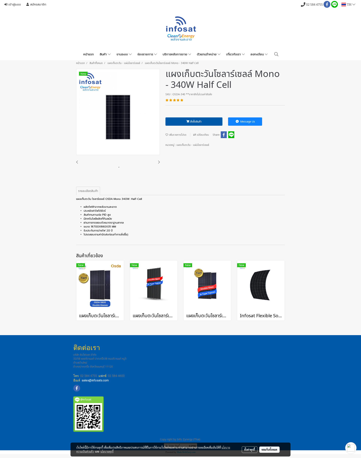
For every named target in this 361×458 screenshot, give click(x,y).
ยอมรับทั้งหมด (269, 449)
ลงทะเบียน (257, 54)
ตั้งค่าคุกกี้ (249, 449)
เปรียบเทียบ (202, 135)
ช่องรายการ (145, 54)
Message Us (247, 122)
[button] (276, 54)
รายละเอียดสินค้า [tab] (88, 191)
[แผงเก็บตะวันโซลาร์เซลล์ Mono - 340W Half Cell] (118, 112)
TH (349, 4)
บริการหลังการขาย (175, 54)
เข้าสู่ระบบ (14, 4)
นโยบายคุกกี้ (107, 451)
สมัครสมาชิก (37, 4)
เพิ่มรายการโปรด (177, 135)
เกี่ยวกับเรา (234, 54)
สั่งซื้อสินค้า (195, 122)
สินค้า (104, 54)
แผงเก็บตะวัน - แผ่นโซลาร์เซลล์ (192, 145)
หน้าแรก (88, 54)
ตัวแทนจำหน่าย (207, 54)
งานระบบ (122, 54)
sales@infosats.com (95, 380)
